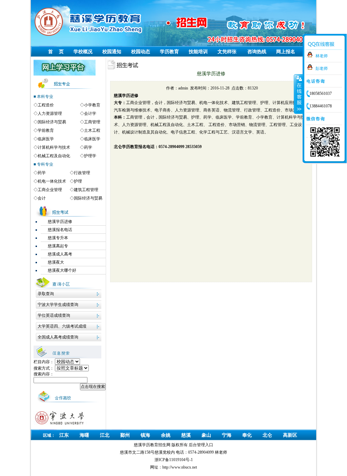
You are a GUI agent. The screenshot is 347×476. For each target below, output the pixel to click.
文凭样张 (227, 51)
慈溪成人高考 (60, 254)
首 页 (56, 51)
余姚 (165, 435)
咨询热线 (256, 51)
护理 (78, 181)
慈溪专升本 (58, 237)
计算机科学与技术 (54, 147)
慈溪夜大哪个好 (62, 270)
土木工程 (92, 130)
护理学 (90, 155)
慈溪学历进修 (60, 221)
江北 (104, 435)
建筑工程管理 (86, 189)
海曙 (84, 435)
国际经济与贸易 (52, 122)
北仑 (267, 435)
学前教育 (46, 130)
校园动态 (140, 51)
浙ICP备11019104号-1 (174, 459)
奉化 (247, 435)
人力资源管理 (50, 113)
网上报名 (285, 51)
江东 (64, 435)
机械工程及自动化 (54, 155)
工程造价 (46, 105)
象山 (206, 435)
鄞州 (125, 435)
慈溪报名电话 (60, 229)
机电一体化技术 (52, 181)
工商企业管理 (50, 189)
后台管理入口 (201, 444)
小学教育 (92, 105)
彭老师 (321, 68)
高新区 (290, 435)
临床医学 (46, 139)
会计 (42, 198)
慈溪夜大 (56, 262)
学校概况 (83, 51)
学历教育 (169, 51)
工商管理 (92, 122)
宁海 (226, 435)
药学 (88, 147)
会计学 (90, 113)
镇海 (145, 435)
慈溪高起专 (58, 246)
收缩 (298, 94)
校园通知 (111, 51)
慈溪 (186, 435)
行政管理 (82, 172)
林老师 (321, 56)
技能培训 (198, 51)
